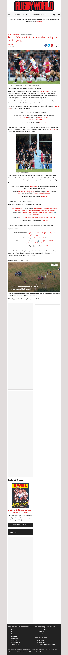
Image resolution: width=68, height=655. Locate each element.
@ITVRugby (21, 191)
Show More (15, 533)
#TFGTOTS (36, 217)
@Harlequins (18, 210)
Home (9, 34)
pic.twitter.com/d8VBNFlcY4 (47, 217)
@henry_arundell (38, 208)
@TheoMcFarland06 (41, 210)
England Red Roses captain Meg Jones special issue (19, 511)
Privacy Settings (39, 651)
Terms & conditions (25, 651)
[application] (34, 277)
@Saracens (51, 210)
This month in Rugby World (20, 524)
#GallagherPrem (29, 191)
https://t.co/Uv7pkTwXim (25, 217)
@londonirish (47, 208)
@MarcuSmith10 (23, 117)
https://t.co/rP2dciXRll (46, 241)
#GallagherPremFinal (39, 238)
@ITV (19, 193)
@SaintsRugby (34, 186)
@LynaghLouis (41, 117)
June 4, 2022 (44, 246)
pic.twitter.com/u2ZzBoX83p (34, 119)
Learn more (39, 21)
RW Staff (10, 45)
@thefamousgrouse (16, 208)
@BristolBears (32, 210)
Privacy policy (32, 651)
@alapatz (24, 210)
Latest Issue (16, 480)
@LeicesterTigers (49, 233)
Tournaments (16, 34)
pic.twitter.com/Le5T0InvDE (34, 243)
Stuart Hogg (53, 129)
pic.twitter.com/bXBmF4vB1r (42, 193)
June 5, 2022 (42, 122)
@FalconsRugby (26, 212)
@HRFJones (54, 208)
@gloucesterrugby (48, 212)
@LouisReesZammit (36, 212)
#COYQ (48, 117)
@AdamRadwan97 (34, 214)
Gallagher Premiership (27, 34)
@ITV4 (48, 191)
